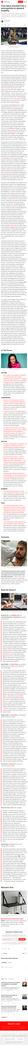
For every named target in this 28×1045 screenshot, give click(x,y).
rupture (6, 708)
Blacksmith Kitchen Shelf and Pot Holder (12, 918)
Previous (5, 953)
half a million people (9, 692)
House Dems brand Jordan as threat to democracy (9, 996)
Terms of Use (20, 942)
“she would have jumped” (10, 87)
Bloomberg (17, 617)
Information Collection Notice (13, 943)
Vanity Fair (12, 764)
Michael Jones (7, 20)
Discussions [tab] (11, 978)
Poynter (24, 186)
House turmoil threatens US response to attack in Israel (8, 1007)
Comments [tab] (4, 962)
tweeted (15, 123)
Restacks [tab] (10, 962)
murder (6, 699)
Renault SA (11, 652)
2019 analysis (14, 158)
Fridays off (8, 654)
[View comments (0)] (5, 25)
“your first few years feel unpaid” (17, 98)
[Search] (25, 979)
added (16, 130)
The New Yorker (14, 664)
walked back (13, 225)
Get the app (20, 1039)
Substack (8, 1042)
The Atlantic (14, 715)
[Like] (2, 25)
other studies (4, 172)
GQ (12, 807)
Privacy (13, 1035)
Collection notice (22, 1035)
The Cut (12, 844)
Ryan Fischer (18, 576)
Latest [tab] (6, 978)
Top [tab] (2, 978)
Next (24, 953)
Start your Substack (10, 1039)
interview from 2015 (17, 107)
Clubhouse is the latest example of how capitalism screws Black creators (10, 984)
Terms (17, 1035)
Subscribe (20, 1)
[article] (14, 987)
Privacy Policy (23, 943)
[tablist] (6, 962)
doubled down (13, 132)
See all (3, 1017)
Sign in (25, 1)
